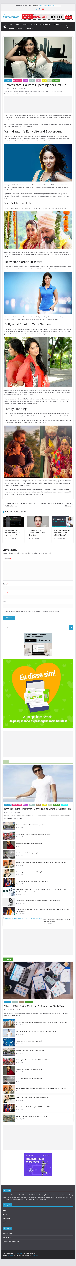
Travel (17, 24)
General (39, 804)
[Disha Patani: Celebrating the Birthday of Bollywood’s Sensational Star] (9, 902)
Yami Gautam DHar (43, 91)
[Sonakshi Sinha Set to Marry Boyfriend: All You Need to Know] (22, 921)
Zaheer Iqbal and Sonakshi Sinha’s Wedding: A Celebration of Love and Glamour (41, 862)
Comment (7, 559)
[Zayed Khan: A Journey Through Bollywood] (9, 845)
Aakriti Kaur (9, 89)
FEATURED (32, 80)
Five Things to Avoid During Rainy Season (29, 853)
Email (5, 593)
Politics (34, 24)
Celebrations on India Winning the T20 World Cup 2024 (33, 881)
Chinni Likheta (18, 1010)
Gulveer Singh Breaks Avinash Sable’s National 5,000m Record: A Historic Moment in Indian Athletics (42, 910)
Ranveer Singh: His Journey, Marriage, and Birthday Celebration (37, 808)
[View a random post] (71, 26)
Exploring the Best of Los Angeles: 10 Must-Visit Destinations (20, 504)
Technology (57, 24)
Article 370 (8, 91)
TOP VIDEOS (64, 804)
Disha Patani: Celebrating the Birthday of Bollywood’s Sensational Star (38, 900)
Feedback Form (7, 1233)
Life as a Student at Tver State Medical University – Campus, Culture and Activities (41, 1022)
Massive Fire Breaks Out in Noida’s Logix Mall (30, 825)
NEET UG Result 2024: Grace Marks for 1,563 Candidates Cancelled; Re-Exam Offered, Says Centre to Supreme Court (42, 891)
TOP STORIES (56, 80)
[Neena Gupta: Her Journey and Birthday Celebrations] (9, 873)
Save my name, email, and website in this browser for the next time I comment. (32, 612)
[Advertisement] (37, 104)
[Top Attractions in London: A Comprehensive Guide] (9, 1117)
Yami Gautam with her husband (26, 94)
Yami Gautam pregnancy (55, 91)
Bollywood (8, 80)
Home (11, 24)
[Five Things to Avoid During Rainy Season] (9, 854)
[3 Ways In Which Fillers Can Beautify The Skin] (38, 517)
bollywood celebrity (24, 91)
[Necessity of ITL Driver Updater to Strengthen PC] (13, 517)
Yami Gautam (33, 91)
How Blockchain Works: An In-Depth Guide (29, 1041)
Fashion (11, 29)
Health (19, 29)
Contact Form (7, 1237)
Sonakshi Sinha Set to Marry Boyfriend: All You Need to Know (56, 920)
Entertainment (45, 24)
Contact (30, 29)
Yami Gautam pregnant (10, 94)
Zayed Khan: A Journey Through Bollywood (29, 843)
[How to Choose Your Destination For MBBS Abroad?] (62, 517)
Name (5, 584)
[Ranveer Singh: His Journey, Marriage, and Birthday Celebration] (38, 783)
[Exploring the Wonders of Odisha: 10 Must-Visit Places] (9, 835)
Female (38, 80)
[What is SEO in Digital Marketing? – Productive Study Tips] (38, 980)
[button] (23, 29)
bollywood (15, 91)
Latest (44, 80)
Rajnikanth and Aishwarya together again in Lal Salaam (56, 504)
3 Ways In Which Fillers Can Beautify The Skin (37, 532)
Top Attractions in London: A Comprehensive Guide (32, 1116)
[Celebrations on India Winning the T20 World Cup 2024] (9, 882)
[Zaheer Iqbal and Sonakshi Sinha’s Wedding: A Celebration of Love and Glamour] (9, 864)
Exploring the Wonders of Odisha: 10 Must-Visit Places (33, 834)
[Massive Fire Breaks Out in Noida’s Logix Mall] (9, 826)
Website (5, 602)
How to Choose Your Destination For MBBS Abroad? (62, 532)
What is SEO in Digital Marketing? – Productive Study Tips (34, 1006)
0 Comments (28, 89)
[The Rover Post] (5, 26)
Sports (25, 24)
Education (7, 1002)
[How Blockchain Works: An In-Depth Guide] (9, 1042)
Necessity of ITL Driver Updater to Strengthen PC (12, 532)
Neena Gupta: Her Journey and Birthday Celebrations (32, 872)
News (49, 80)
